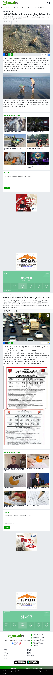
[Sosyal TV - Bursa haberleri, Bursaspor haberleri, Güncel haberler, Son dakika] (10, 3)
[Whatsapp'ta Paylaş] (9, 54)
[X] (15, 643)
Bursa (2, 8)
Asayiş (13, 8)
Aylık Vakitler (8, 290)
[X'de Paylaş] (6, 54)
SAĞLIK (29, 656)
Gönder (7, 188)
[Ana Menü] (49, 3)
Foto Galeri (43, 8)
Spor (29, 8)
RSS (14, 668)
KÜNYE (29, 649)
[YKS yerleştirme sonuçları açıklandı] (38, 461)
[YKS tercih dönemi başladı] (38, 497)
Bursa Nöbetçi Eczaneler (39, 634)
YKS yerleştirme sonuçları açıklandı (36, 468)
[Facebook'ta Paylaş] (4, 54)
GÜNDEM (29, 650)
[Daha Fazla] (12, 54)
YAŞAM (6, 656)
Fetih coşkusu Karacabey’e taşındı (36, 131)
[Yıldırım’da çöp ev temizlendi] (15, 158)
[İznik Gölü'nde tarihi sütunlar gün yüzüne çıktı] (27, 39)
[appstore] (20, 662)
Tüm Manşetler (36, 642)
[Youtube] (20, 643)
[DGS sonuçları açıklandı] (15, 480)
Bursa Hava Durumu (37, 636)
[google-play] (33, 662)
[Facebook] (12, 643)
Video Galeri (35, 8)
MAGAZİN (6, 653)
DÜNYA (29, 652)
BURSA (11, 11)
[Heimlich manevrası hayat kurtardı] (15, 124)
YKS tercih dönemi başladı (33, 505)
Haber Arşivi (36, 645)
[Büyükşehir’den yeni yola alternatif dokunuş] (15, 140)
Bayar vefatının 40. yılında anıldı (35, 148)
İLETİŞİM (6, 650)
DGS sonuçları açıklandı (9, 487)
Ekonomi (24, 8)
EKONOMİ (29, 653)
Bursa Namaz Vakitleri (38, 637)
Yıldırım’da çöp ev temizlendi (11, 166)
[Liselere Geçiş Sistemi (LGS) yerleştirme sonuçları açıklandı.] (15, 497)
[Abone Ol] (49, 54)
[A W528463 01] (26, 86)
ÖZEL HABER (30, 655)
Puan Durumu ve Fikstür (38, 640)
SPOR (5, 655)
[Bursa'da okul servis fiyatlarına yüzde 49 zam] (27, 327)
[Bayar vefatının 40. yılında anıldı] (38, 140)
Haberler (5, 11)
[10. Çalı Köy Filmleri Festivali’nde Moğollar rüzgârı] (38, 158)
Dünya (18, 8)
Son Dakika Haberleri (38, 643)
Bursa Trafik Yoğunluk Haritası (40, 639)
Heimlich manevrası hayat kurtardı (12, 131)
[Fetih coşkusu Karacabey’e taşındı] (38, 124)
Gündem (8, 8)
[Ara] (47, 3)
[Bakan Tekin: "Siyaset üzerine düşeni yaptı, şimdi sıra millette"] (38, 480)
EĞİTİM (11, 294)
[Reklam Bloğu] (26, 261)
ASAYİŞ (6, 652)
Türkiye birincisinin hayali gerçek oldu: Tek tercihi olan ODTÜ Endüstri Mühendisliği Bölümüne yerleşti (14, 469)
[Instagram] (17, 643)
